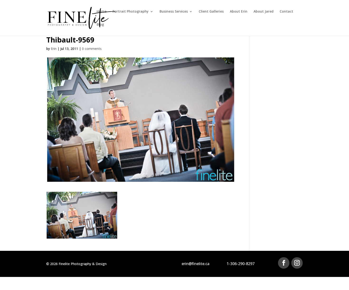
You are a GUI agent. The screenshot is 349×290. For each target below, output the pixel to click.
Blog (100, 25)
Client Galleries (211, 12)
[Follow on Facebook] (283, 263)
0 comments (92, 48)
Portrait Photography (131, 12)
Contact (286, 12)
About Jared (264, 12)
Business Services (174, 12)
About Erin (238, 12)
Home (101, 12)
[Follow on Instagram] (297, 263)
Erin (54, 48)
